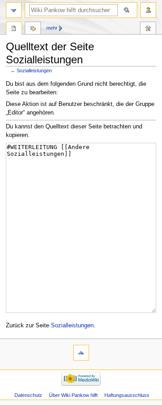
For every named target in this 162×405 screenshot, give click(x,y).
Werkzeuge (148, 29)
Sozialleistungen (34, 70)
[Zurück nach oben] (81, 353)
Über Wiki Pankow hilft (73, 395)
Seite (14, 29)
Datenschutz (28, 395)
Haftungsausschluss (126, 395)
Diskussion (32, 29)
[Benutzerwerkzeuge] (148, 10)
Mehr (52, 28)
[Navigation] (14, 10)
